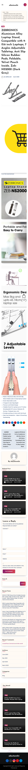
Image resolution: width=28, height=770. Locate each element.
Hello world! (20, 643)
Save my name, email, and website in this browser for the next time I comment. (13, 566)
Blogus (21, 766)
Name (4, 549)
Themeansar (14, 768)
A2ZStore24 (8, 76)
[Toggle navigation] (2, 5)
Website (5, 558)
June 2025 (5, 654)
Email (4, 554)
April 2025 (5, 661)
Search (4, 579)
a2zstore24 (13, 5)
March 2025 (5, 665)
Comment (5, 528)
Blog (3, 26)
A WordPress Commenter (8, 643)
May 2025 (4, 658)
